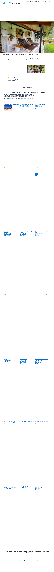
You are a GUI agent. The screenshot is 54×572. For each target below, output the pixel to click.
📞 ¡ (27, 87)
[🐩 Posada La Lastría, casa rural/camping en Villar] (42, 516)
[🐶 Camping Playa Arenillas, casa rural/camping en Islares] (27, 262)
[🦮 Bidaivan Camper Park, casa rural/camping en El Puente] (42, 199)
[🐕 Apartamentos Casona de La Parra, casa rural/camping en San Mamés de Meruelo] (42, 389)
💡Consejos (23, 4)
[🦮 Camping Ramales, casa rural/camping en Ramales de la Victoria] (27, 389)
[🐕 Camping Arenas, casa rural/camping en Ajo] (11, 108)
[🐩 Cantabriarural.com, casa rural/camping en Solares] (42, 453)
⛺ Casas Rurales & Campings (45, 1)
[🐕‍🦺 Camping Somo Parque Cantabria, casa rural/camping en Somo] (11, 516)
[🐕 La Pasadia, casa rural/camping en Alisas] (27, 134)
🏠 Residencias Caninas (25, 1)
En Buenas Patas (16, 3)
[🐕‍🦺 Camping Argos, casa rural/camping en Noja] (11, 388)
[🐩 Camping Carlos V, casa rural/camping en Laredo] (11, 326)
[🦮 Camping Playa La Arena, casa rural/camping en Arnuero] (42, 135)
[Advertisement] (27, 12)
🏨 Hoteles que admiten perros (34, 1)
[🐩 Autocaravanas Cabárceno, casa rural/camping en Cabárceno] (27, 199)
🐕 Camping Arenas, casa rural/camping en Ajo (11, 104)
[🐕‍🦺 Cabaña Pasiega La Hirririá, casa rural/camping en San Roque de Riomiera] (11, 453)
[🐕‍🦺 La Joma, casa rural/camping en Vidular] (27, 515)
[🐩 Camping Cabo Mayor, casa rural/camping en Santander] (27, 453)
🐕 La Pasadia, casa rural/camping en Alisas (26, 104)
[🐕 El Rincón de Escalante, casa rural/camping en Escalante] (11, 262)
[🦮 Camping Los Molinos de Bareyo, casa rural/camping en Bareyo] (11, 199)
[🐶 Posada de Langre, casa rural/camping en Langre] (42, 262)
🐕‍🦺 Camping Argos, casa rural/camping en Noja (11, 358)
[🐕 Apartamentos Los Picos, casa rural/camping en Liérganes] (27, 326)
